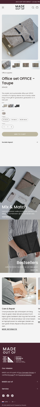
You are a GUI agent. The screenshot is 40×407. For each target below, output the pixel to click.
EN (12, 402)
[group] (20, 2)
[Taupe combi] (4, 113)
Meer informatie (9, 329)
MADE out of (7, 381)
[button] (32, 7)
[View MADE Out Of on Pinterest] (12, 395)
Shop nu (34, 270)
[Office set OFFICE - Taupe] (6, 65)
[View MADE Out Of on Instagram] (3, 395)
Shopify (24, 405)
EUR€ (6, 402)
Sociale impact (7, 142)
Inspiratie (6, 217)
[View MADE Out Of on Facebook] (7, 395)
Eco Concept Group (26, 372)
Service (5, 389)
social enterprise (25, 375)
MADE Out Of (10, 405)
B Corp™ (12, 375)
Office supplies (7, 73)
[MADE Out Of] (20, 7)
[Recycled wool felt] (4, 105)
